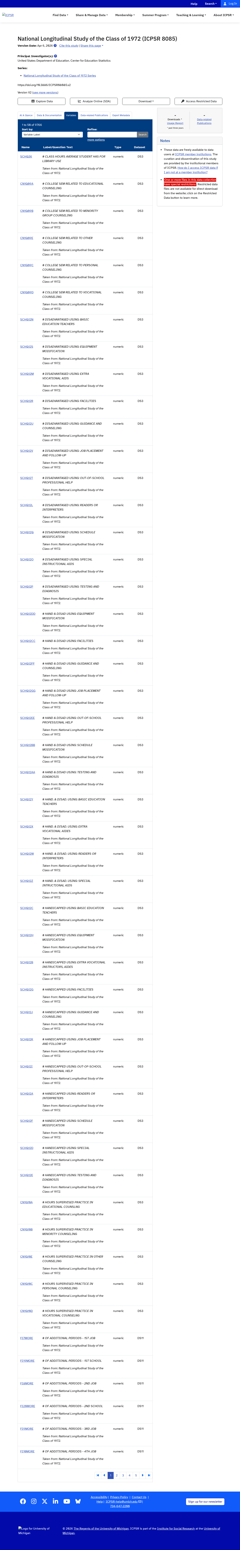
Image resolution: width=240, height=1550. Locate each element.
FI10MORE (27, 1451)
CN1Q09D (27, 292)
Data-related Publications (94, 115)
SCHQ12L (26, 505)
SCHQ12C (26, 908)
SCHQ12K (26, 1039)
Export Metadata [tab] (121, 115)
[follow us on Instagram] (34, 1502)
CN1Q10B (26, 1229)
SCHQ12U (26, 424)
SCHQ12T (26, 478)
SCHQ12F (26, 1121)
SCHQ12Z (26, 881)
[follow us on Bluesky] (78, 1502)
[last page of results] (149, 1475)
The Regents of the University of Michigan (101, 1529)
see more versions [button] (45, 92)
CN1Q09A (26, 184)
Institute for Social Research (176, 1529)
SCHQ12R (26, 401)
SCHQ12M (27, 374)
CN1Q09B (26, 211)
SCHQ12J (26, 1012)
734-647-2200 (120, 1506)
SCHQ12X (26, 826)
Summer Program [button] (154, 15)
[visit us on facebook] (23, 1502)
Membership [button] (124, 15)
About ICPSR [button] (223, 15)
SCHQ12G (26, 989)
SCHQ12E (26, 1175)
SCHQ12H (26, 935)
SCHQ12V (26, 451)
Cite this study (68, 46)
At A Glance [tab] (26, 115)
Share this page (90, 46)
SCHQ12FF (27, 664)
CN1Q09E (26, 238)
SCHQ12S (26, 347)
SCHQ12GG (27, 691)
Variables (71, 115)
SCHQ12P (26, 587)
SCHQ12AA (27, 772)
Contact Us (139, 1497)
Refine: (92, 129)
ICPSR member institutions (193, 154)
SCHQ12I (26, 1066)
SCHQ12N (26, 319)
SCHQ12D (26, 1148)
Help (100, 1502)
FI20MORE (27, 1406)
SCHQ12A (26, 1094)
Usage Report (175, 123)
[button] (55, 46)
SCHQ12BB (27, 745)
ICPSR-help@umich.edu (122, 1502)
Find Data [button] (59, 15)
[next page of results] (142, 1475)
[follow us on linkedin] (55, 1502)
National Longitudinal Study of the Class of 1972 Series (60, 76)
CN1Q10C (26, 1284)
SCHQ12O (27, 559)
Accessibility (99, 1497)
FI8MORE (26, 1383)
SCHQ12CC (27, 641)
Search (143, 134)
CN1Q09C (27, 265)
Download (145, 101)
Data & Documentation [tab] (49, 115)
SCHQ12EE (27, 718)
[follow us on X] (44, 1502)
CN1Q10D (26, 1311)
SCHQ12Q (27, 532)
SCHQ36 (26, 156)
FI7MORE (26, 1338)
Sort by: (27, 129)
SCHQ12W (27, 854)
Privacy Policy (119, 1497)
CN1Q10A (26, 1202)
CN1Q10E (26, 1257)
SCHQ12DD (27, 614)
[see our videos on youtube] (66, 1502)
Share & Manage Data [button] (91, 15)
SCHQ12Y (26, 799)
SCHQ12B (26, 962)
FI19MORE (27, 1361)
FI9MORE (26, 1429)
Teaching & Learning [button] (190, 15)
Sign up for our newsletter (205, 1502)
